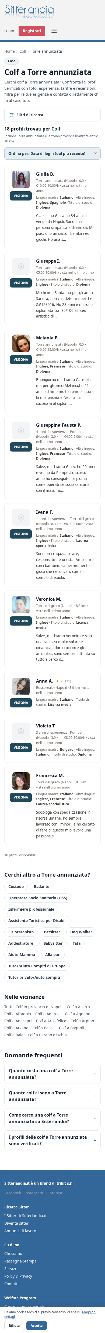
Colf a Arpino (82, 1020)
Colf (22, 51)
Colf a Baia (13, 1034)
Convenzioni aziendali (24, 1306)
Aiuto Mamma (21, 954)
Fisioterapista (21, 931)
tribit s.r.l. (66, 1183)
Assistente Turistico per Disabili (37, 920)
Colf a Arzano (16, 1027)
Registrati (32, 30)
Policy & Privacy (18, 1276)
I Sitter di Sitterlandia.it (25, 1215)
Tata (76, 943)
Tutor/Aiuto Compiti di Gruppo (37, 965)
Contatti (11, 1283)
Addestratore (20, 943)
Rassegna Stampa (20, 1261)
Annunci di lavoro (20, 1230)
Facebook (12, 1192)
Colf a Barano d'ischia (47, 1034)
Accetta (37, 1325)
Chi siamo (13, 1253)
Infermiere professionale (31, 909)
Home (9, 51)
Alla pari (53, 954)
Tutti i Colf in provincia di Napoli (33, 1006)
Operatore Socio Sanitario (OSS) (37, 897)
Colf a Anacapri (18, 1020)
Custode (16, 886)
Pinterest (54, 1192)
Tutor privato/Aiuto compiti (34, 977)
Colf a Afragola (17, 1013)
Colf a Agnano (77, 1013)
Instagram (33, 1192)
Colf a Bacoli (44, 1027)
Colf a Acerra (78, 1006)
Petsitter (52, 931)
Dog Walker (81, 931)
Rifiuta (14, 1325)
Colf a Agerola (48, 1013)
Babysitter (52, 943)
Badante (41, 886)
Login (9, 30)
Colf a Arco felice (51, 1020)
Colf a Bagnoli (71, 1027)
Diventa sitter (16, 1223)
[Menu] (54, 30)
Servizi (10, 1268)
